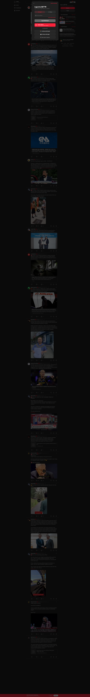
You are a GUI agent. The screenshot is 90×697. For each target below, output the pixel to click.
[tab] (40, 12)
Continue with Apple (46, 34)
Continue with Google (46, 31)
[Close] (34, 3)
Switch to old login (54, 3)
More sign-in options (46, 37)
